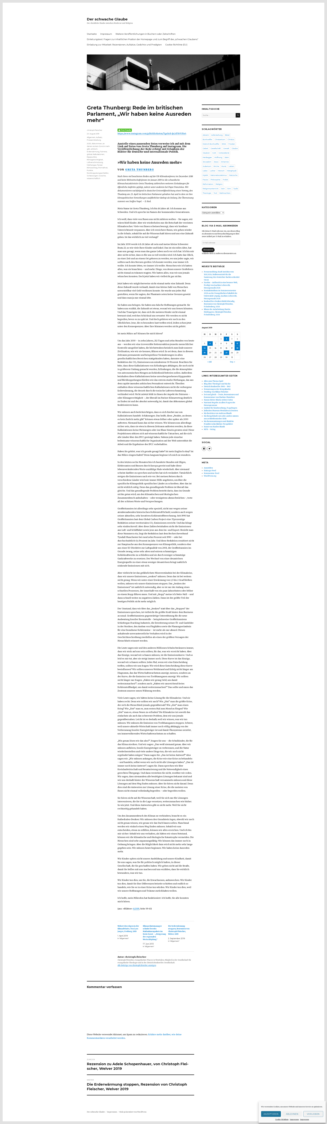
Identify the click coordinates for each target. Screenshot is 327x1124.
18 (237, 348)
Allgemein (91, 137)
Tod (215, 193)
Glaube (235, 148)
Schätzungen (92, 176)
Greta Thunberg (139, 169)
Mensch (221, 171)
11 (237, 343)
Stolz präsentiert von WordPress (132, 1112)
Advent (206, 135)
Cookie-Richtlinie (282, 1119)
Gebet (205, 148)
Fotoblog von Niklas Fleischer (216, 392)
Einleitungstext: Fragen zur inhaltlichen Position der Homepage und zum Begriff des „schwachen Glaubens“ (142, 39)
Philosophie (215, 180)
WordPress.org (210, 476)
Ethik (224, 144)
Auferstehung (217, 135)
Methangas (91, 165)
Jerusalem (207, 162)
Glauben (206, 153)
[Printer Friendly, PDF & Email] (156, 130)
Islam (227, 157)
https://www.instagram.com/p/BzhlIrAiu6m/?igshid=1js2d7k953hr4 (152, 133)
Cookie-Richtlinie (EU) (176, 45)
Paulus (205, 180)
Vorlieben (313, 1114)
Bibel (227, 135)
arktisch (94, 149)
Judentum (207, 166)
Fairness (103, 152)
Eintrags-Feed (210, 471)
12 (205, 348)
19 (205, 353)
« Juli (209, 362)
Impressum (294, 1119)
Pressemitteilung (94, 140)
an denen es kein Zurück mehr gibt (98, 146)
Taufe (235, 189)
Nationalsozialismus (219, 175)
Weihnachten (224, 193)
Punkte (90, 170)
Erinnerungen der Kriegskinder (217, 389)
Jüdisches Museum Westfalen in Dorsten (221, 411)
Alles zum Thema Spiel (213, 381)
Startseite (92, 34)
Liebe (205, 171)
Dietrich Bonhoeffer (211, 144)
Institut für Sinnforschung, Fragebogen (220, 408)
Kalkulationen (98, 154)
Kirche (216, 166)
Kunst (224, 166)
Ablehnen (292, 1114)
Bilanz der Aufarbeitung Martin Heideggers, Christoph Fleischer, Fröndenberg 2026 (217, 312)
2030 (89, 144)
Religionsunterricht (210, 189)
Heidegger (207, 157)
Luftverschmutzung (95, 162)
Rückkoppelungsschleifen (97, 173)
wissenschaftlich (93, 178)
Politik (225, 180)
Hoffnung (218, 157)
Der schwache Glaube (107, 19)
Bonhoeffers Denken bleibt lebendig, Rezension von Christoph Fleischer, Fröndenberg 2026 (219, 304)
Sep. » (232, 362)
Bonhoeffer (207, 139)
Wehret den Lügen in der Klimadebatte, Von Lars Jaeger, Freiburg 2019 (128, 928)
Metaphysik (232, 171)
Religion (219, 184)
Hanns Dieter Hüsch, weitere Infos (218, 400)
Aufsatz (99, 137)
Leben (231, 166)
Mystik (205, 175)
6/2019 (136, 908)
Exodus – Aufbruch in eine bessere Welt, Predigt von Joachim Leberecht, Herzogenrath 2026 (221, 285)
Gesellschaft (216, 148)
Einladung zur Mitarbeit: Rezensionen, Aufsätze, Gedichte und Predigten (124, 45)
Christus (231, 139)
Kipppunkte (92, 157)
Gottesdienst (224, 153)
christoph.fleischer (94, 130)
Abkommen (97, 144)
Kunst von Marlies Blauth (214, 427)
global (89, 154)
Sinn (229, 189)
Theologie (207, 193)
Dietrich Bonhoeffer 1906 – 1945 (217, 386)
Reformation (208, 184)
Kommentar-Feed (211, 473)
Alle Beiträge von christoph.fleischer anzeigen (137, 965)
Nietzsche (233, 175)
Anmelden (208, 468)
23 (226, 353)
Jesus (216, 162)
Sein (223, 189)
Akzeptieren (271, 1114)
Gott (214, 153)
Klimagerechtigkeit (95, 160)
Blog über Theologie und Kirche (217, 384)
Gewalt (226, 148)
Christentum (220, 139)
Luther (212, 171)
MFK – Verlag (209, 429)
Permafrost (103, 168)
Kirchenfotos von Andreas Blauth (218, 413)
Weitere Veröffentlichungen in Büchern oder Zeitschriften (145, 34)
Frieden (232, 144)
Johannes (225, 162)
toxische (102, 176)
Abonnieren (208, 250)
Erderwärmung (93, 152)
